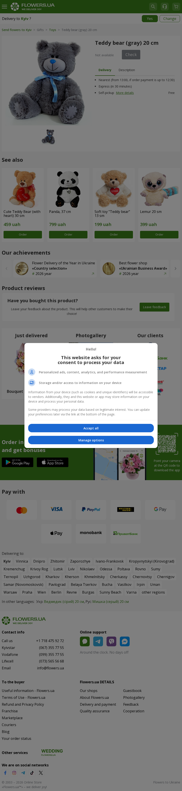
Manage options (91, 440)
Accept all (91, 428)
